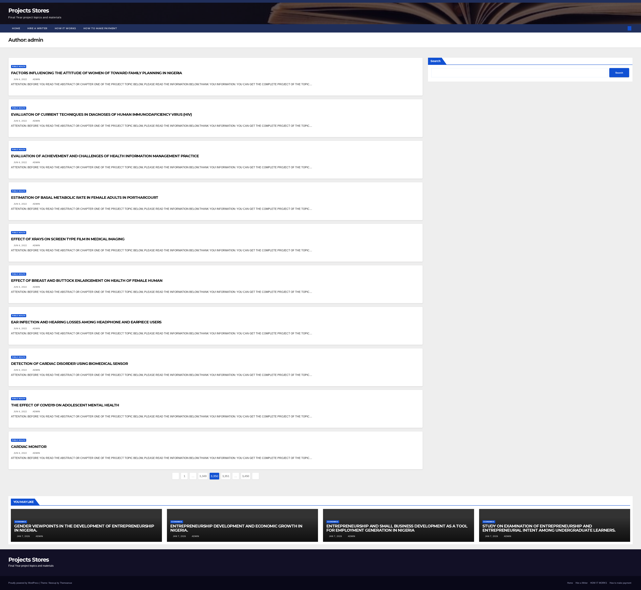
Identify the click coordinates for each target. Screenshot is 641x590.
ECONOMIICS (20, 522)
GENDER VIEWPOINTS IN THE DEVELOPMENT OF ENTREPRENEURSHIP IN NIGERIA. (84, 528)
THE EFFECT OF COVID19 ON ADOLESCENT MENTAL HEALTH (65, 405)
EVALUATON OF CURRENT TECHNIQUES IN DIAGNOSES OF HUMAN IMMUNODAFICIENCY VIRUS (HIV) (101, 114)
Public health (18, 66)
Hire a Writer (37, 28)
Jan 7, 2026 (23, 536)
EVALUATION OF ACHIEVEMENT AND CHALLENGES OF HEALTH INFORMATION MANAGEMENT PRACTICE (105, 156)
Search (436, 61)
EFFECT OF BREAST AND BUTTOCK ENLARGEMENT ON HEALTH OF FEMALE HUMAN (86, 280)
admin (36, 79)
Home (16, 28)
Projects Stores (28, 10)
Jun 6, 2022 (20, 79)
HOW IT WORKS (65, 28)
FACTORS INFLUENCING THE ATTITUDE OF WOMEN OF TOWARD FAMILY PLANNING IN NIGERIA (97, 73)
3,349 (202, 476)
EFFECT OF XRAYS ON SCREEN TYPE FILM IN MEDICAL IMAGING (67, 239)
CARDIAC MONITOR (28, 446)
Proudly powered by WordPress (23, 583)
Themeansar (66, 583)
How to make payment (100, 28)
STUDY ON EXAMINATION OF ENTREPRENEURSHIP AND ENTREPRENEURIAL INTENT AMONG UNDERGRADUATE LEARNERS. (548, 528)
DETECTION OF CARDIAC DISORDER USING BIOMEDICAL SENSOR (69, 363)
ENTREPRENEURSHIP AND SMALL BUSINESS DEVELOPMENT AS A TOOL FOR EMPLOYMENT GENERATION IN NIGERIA (396, 528)
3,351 (225, 476)
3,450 (245, 476)
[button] (624, 28)
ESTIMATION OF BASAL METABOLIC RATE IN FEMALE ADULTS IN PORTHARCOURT (84, 197)
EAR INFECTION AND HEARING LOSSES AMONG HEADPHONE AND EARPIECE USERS (86, 322)
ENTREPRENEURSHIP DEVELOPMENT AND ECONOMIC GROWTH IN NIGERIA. (236, 528)
